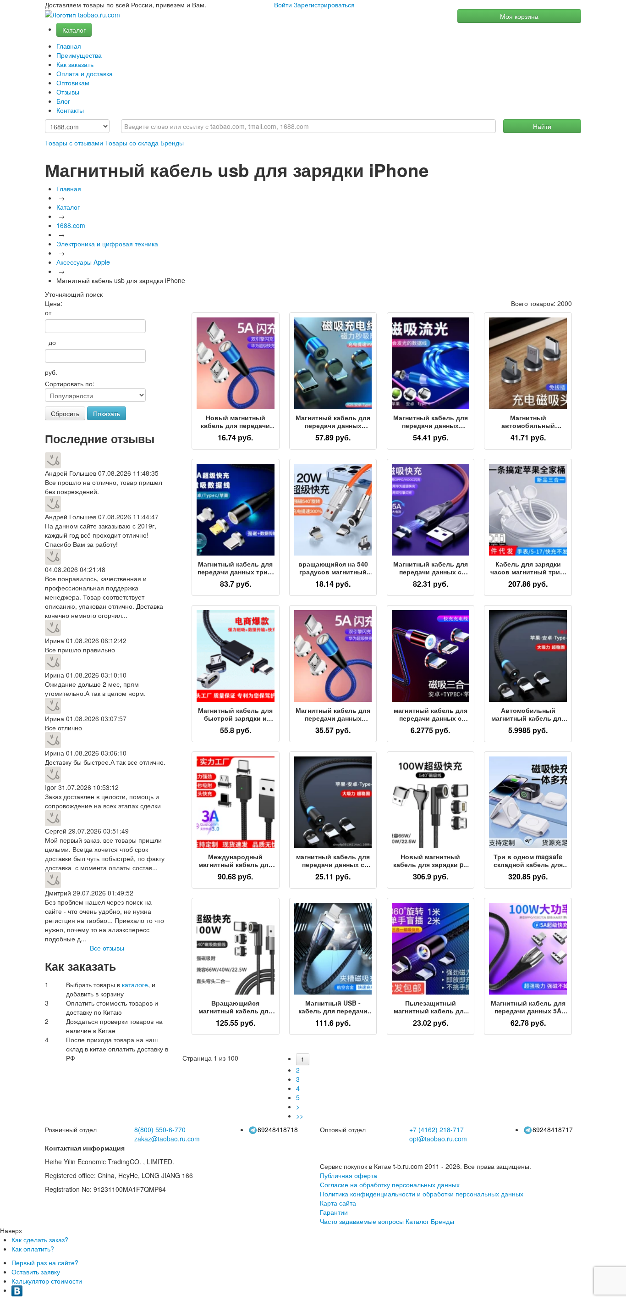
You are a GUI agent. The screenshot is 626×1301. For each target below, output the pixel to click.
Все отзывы (107, 947)
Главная (68, 45)
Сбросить (65, 413)
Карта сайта (338, 1202)
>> (299, 1115)
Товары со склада (132, 142)
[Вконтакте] (16, 1290)
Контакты (70, 110)
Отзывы (67, 91)
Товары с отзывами (74, 142)
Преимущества (79, 55)
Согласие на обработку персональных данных (390, 1184)
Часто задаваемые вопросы (362, 1221)
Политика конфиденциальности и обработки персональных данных (421, 1193)
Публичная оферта (348, 1175)
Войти (283, 4)
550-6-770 (160, 1129)
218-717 (436, 1129)
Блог (63, 101)
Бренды (172, 142)
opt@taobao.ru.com (438, 1138)
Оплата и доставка (84, 73)
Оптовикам (72, 82)
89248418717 (553, 1129)
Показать (106, 413)
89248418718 (278, 1129)
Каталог (74, 29)
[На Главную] (82, 15)
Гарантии (334, 1212)
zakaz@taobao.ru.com (167, 1138)
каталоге (135, 984)
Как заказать (74, 64)
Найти (542, 126)
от (48, 312)
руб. (51, 372)
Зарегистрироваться (324, 4)
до (50, 342)
